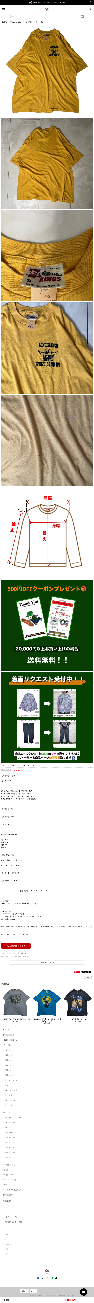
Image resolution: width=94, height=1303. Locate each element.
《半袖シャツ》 (9, 1060)
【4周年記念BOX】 (9, 1195)
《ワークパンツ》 (10, 1137)
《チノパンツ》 (9, 1127)
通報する (88, 977)
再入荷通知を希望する (16, 946)
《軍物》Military (8, 1175)
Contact (7, 1212)
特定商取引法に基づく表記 (13, 1222)
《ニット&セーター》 (11, 1090)
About (7, 1207)
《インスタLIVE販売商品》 (12, 1190)
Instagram (8, 1244)
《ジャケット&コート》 (12, 1100)
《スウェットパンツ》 (11, 1157)
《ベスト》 (8, 1085)
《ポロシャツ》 (9, 1065)
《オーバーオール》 (9, 1180)
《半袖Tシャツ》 (10, 1055)
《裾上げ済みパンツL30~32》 (14, 1117)
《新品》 (5, 1170)
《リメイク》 (7, 1045)
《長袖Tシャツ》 (10, 1075)
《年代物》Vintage (9, 1165)
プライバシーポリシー (12, 1217)
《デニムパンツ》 (10, 1122)
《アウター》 (9, 1095)
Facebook (8, 1234)
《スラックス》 (9, 1142)
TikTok (7, 1254)
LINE (6, 1249)
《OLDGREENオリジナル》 (12, 1040)
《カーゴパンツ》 (10, 1152)
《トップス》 (7, 1050)
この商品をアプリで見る (47, 962)
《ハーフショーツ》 (11, 1147)
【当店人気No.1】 (8, 1035)
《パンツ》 (6, 1112)
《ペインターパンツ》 (11, 1132)
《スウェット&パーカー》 (12, 1080)
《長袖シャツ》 (9, 1070)
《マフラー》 (7, 1185)
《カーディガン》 (10, 1105)
